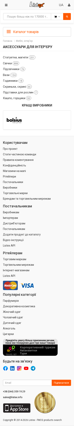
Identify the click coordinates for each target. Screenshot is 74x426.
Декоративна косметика (19, 306)
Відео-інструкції (13, 240)
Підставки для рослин (20, 92)
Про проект (10, 148)
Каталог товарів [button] (25, 32)
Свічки (10, 63)
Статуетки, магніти (18, 57)
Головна (7, 41)
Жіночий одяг (12, 311)
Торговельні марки (15, 193)
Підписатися (61, 382)
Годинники (12, 81)
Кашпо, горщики (16, 98)
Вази (9, 75)
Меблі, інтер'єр (24, 41)
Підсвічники (13, 69)
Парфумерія (11, 300)
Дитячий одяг (12, 322)
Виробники (10, 187)
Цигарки (8, 334)
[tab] (37, 31)
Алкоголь (9, 328)
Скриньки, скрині (17, 86)
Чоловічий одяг (13, 317)
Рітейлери (9, 176)
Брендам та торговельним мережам (27, 198)
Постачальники (13, 182)
